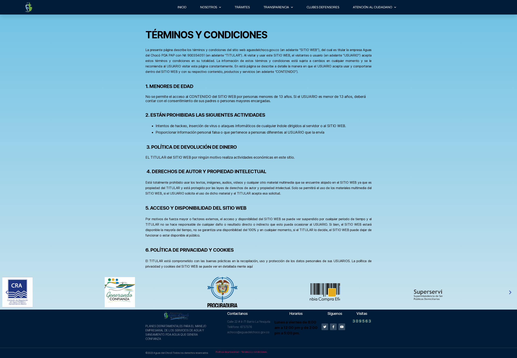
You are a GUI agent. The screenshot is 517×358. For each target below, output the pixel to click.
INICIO (182, 7)
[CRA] (53, 292)
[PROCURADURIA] (258, 292)
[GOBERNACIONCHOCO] (156, 292)
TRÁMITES (242, 7)
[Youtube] (341, 326)
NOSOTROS (208, 7)
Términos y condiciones (254, 352)
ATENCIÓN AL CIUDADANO (372, 7)
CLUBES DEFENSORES (323, 7)
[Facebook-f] (333, 326)
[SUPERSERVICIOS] (463, 292)
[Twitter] (325, 326)
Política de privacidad (227, 352)
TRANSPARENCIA (276, 7)
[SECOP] (361, 292)
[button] (6, 292)
